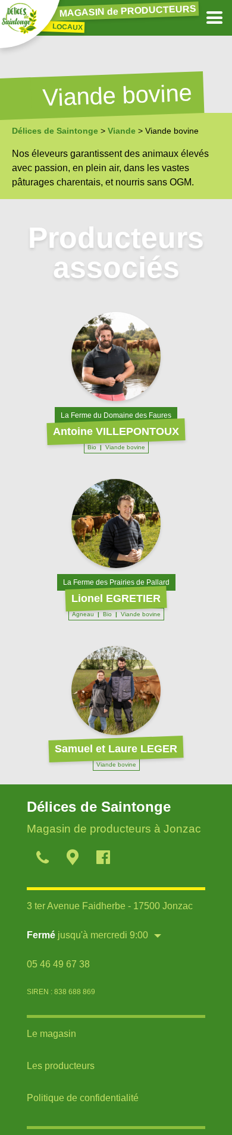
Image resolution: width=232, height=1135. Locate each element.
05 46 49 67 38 (58, 964)
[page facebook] (102, 859)
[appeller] (42, 859)
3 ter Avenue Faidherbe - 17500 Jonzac (110, 906)
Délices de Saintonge (55, 130)
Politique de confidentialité (83, 1098)
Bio (91, 447)
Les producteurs (61, 1066)
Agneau (83, 614)
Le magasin (51, 1034)
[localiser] (72, 859)
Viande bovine (125, 447)
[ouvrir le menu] (214, 18)
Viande (122, 130)
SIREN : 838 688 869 (61, 992)
